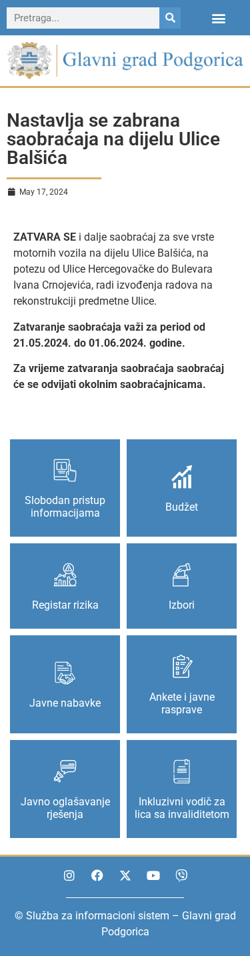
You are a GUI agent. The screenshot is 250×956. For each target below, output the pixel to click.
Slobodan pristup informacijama (65, 506)
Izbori (182, 605)
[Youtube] (153, 875)
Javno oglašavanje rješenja (65, 808)
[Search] (170, 18)
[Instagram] (69, 875)
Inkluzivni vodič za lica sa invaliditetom (182, 808)
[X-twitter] (125, 875)
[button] (219, 18)
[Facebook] (97, 875)
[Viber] (181, 875)
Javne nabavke (65, 703)
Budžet (181, 507)
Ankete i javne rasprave (182, 703)
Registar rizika (65, 605)
